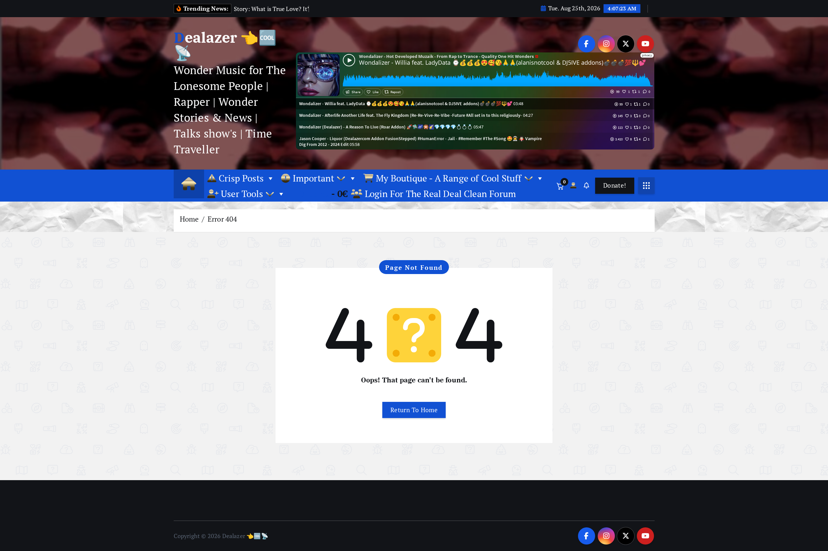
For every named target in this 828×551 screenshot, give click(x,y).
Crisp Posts (240, 178)
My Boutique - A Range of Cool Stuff (449, 178)
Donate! (614, 185)
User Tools (242, 194)
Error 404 (222, 219)
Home (189, 219)
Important (313, 178)
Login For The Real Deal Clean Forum (439, 194)
